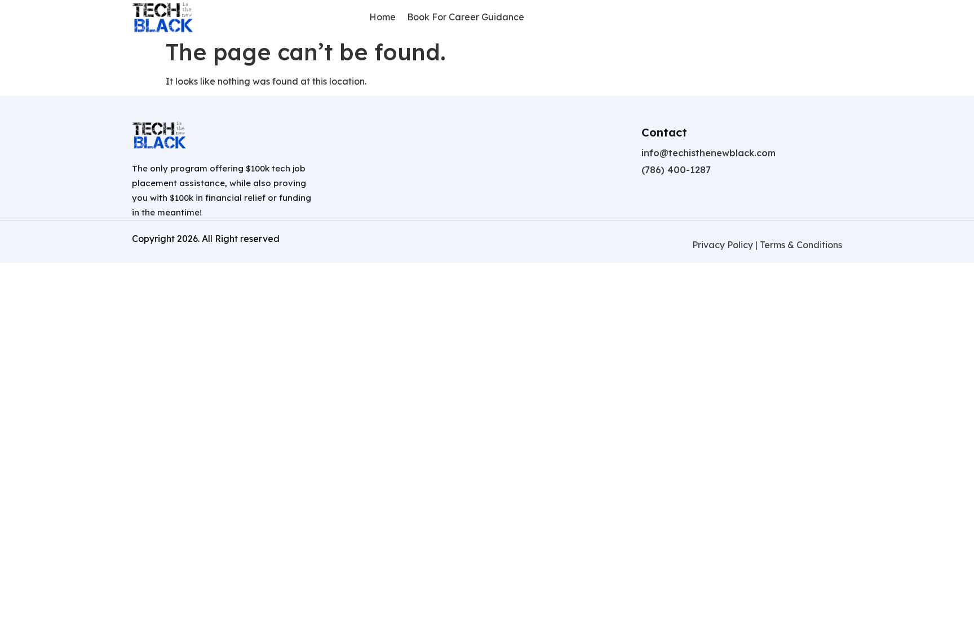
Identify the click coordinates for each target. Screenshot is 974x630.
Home (382, 17)
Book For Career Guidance (465, 17)
